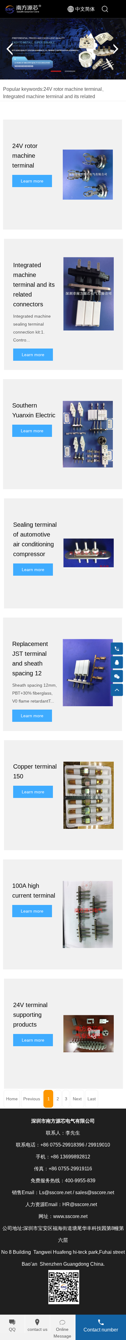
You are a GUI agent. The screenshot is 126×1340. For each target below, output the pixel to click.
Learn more (32, 181)
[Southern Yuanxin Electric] (88, 391)
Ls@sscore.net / (56, 1192)
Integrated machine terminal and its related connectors (34, 285)
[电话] (117, 649)
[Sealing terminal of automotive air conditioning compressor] (88, 510)
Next (77, 1098)
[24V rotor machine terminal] (88, 132)
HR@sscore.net (79, 1204)
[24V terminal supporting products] (88, 991)
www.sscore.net (70, 1216)
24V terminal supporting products (30, 1015)
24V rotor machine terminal (72, 89)
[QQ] (117, 662)
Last (91, 1098)
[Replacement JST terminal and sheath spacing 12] (88, 630)
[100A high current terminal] (88, 871)
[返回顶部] (117, 690)
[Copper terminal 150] (88, 752)
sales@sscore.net (94, 1192)
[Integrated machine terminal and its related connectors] (88, 251)
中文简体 (85, 9)
